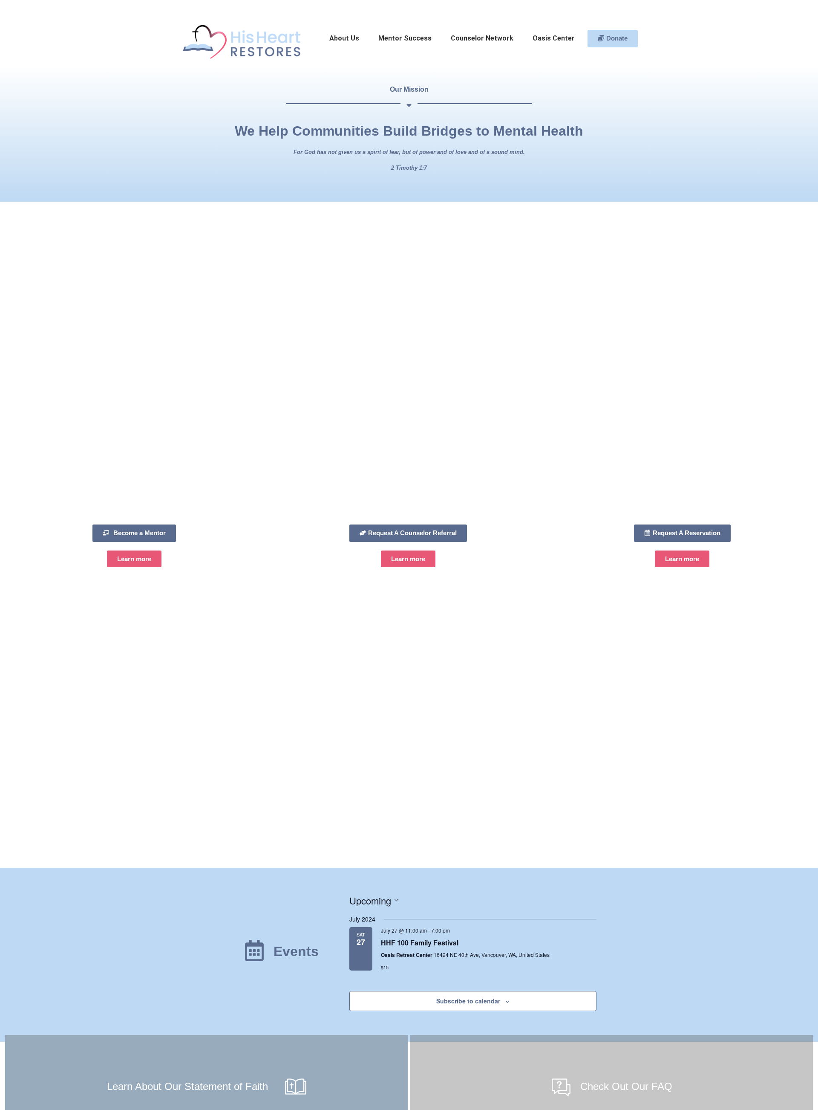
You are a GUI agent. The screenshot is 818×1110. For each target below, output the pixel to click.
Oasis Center (554, 38)
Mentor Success (405, 38)
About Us (344, 38)
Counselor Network (482, 38)
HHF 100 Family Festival (419, 943)
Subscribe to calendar (468, 1001)
